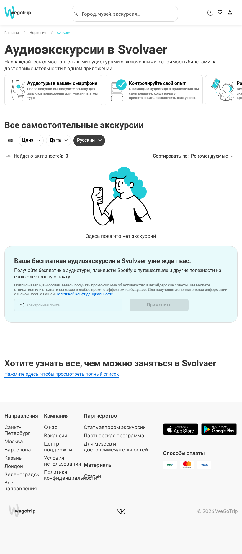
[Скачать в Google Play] (219, 429)
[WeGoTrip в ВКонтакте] (121, 511)
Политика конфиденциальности (70, 475)
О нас (50, 427)
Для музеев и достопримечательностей (116, 447)
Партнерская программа (114, 435)
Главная (11, 32)
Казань (13, 458)
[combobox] (127, 13)
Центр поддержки (58, 447)
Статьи (92, 476)
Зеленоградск (21, 474)
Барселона (17, 449)
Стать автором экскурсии (115, 427)
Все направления (20, 485)
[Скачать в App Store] (180, 429)
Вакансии (55, 435)
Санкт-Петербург (17, 430)
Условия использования (62, 461)
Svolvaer (63, 32)
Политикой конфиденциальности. (85, 294)
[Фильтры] (10, 140)
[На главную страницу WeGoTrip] (21, 12)
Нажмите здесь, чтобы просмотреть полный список (61, 374)
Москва (13, 441)
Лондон (13, 466)
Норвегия (38, 32)
